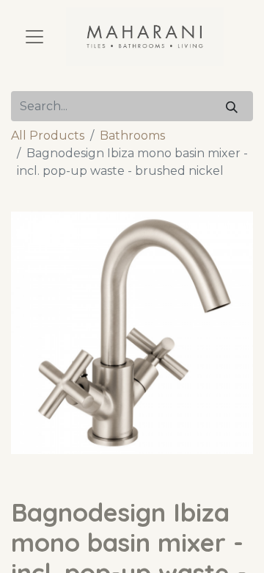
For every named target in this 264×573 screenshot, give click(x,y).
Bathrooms (132, 136)
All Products (47, 136)
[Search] (231, 106)
